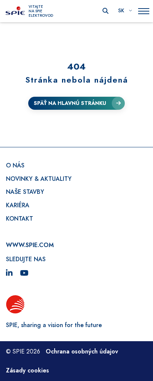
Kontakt (19, 218)
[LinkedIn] (9, 273)
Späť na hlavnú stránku (70, 103)
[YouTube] (24, 273)
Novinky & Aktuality (39, 179)
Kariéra (17, 205)
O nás (15, 165)
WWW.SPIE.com (30, 245)
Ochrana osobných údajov (82, 351)
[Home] (15, 11)
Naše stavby (25, 192)
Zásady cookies (27, 370)
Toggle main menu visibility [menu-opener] (143, 11)
